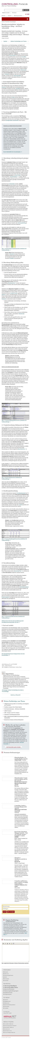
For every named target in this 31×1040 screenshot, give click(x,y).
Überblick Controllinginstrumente (12, 714)
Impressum (8, 994)
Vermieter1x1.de (8, 1030)
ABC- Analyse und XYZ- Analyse (11, 712)
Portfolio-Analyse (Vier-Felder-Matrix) (13, 707)
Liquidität (18, 88)
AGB (6, 977)
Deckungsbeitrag (22, 223)
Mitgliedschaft (7, 1001)
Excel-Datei (18, 175)
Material (4, 294)
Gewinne (4, 87)
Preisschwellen (12, 55)
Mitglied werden (6, 12)
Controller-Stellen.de (9, 1023)
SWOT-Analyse (7, 710)
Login (28, 14)
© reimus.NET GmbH (6, 1037)
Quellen (5, 41)
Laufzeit (20, 504)
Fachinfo (7, 21)
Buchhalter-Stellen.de (9, 1027)
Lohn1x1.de (7, 1029)
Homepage (4, 690)
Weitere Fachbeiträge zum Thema (18, 41)
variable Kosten (14, 293)
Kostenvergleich (5, 597)
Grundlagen (13, 21)
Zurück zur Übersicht (15, 695)
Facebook (7, 978)
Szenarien (11, 254)
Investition (24, 56)
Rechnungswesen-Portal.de (10, 1025)
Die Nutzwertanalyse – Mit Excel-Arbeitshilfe (14, 709)
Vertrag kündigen (11, 985)
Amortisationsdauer (24, 587)
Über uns (7, 973)
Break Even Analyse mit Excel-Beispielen (14, 719)
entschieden (12, 183)
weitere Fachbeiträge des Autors (15, 690)
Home (3, 21)
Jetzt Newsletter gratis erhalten (13, 747)
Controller (7, 74)
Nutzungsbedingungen (11, 991)
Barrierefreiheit (9, 989)
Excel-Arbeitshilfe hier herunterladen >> (12, 151)
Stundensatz (21, 313)
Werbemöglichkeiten (9, 975)
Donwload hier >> (14, 176)
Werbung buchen (18, 15)
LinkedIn (6, 980)
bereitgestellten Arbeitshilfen (12, 120)
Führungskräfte (17, 75)
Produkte (11, 258)
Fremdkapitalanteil (21, 493)
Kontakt (6, 971)
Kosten (13, 97)
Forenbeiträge (5, 691)
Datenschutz (8, 992)
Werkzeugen (24, 69)
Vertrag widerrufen (11, 987)
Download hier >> (22, 449)
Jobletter (6, 1008)
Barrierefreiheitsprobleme (10, 1004)
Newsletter (7, 1006)
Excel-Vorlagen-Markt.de (10, 1032)
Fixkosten (4, 299)
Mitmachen (7, 1003)
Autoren (9, 15)
